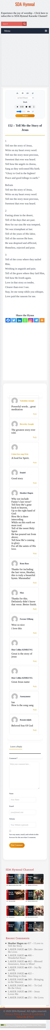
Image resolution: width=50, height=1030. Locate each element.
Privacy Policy (13, 1014)
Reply (35, 414)
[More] (41, 320)
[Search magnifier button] (24, 24)
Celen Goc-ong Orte (19, 454)
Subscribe (22, 1017)
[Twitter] (13, 320)
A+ (28, 93)
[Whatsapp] (25, 320)
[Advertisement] (25, 60)
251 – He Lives (36, 997)
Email (11, 806)
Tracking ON (30, 1029)
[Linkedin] (19, 320)
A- (17, 93)
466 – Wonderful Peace (21, 956)
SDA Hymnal (25, 4)
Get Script (15, 1029)
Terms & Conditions (33, 1014)
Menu (7, 30)
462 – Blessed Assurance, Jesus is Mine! (25, 962)
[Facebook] (8, 320)
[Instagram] (30, 320)
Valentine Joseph (27, 401)
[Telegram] (36, 320)
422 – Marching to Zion (21, 974)
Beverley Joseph (27, 424)
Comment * (13, 758)
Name (11, 793)
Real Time (22, 1029)
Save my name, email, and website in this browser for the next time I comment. (23, 836)
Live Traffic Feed (23, 1021)
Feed (31, 1017)
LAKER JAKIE (16, 949)
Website (12, 819)
